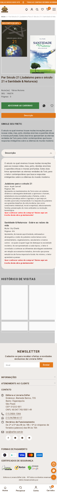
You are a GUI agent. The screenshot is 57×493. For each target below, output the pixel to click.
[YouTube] (29, 437)
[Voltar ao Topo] (53, 477)
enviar (46, 365)
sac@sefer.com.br (14, 432)
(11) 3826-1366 (13, 413)
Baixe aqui (39, 260)
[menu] (54, 9)
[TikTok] (22, 437)
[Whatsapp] (53, 470)
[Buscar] (37, 9)
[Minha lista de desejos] (42, 9)
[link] (14, 323)
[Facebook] (8, 437)
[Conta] (31, 9)
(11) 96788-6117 (14, 418)
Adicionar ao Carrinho (20, 106)
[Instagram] (15, 437)
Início (3, 17)
